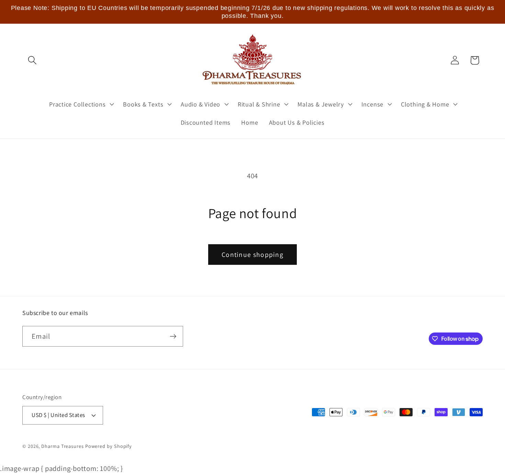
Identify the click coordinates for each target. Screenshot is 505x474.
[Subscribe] (173, 336)
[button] (32, 60)
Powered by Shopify (108, 446)
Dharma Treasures (62, 446)
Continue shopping (252, 254)
